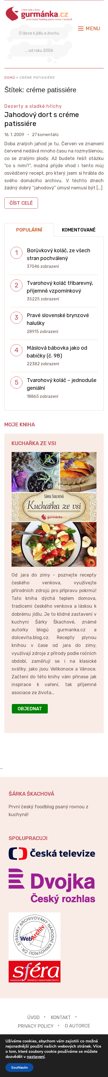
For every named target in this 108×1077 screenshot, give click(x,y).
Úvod (33, 1017)
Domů (9, 78)
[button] (89, 28)
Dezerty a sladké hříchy (33, 106)
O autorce (77, 1026)
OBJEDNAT (30, 708)
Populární (29, 230)
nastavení (36, 1056)
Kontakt (61, 1017)
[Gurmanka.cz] (39, 9)
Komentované (79, 230)
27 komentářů (45, 134)
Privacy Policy (36, 1026)
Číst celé (21, 203)
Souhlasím (19, 1067)
